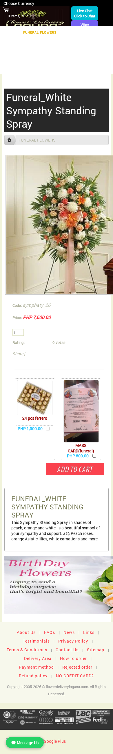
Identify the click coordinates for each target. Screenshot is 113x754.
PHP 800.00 (78, 455)
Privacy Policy (73, 641)
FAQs (49, 632)
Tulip (91, 50)
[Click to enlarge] (34, 397)
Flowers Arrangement (87, 32)
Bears (102, 41)
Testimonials (36, 641)
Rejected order (77, 667)
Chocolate (57, 41)
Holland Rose (17, 59)
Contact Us (67, 649)
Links (88, 632)
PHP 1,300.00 (30, 428)
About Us (26, 632)
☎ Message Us (25, 742)
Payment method (36, 667)
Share (17, 353)
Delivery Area (38, 658)
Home (9, 32)
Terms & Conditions (27, 649)
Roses (82, 41)
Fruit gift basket (22, 41)
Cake (48, 50)
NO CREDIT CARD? (75, 675)
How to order (73, 658)
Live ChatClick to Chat (84, 13)
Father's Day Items (91, 59)
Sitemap (95, 649)
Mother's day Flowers (82, 68)
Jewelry (70, 50)
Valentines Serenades (30, 68)
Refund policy (33, 675)
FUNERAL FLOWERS (40, 32)
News (69, 632)
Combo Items (51, 59)
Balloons (26, 50)
